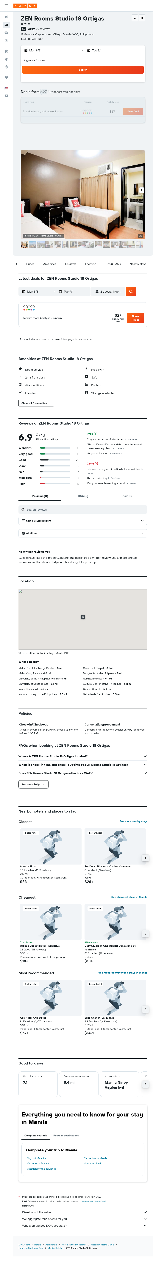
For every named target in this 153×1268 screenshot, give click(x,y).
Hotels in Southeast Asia (30, 1248)
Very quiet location (104, 453)
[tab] (39, 496)
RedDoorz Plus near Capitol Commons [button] (108, 866)
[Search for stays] (6, 25)
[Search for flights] (6, 17)
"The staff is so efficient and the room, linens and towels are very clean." (114, 446)
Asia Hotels (51, 1244)
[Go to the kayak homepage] (25, 6)
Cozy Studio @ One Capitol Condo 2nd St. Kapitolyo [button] (110, 947)
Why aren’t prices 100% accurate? (44, 1225)
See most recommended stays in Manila (122, 972)
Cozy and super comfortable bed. (112, 439)
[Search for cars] (6, 33)
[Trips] (6, 77)
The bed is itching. (103, 478)
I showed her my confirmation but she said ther (115, 470)
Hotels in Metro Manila (102, 1244)
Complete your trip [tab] (35, 1135)
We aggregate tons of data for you (44, 1219)
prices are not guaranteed (93, 1201)
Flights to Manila (36, 1158)
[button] (6, 6)
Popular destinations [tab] (66, 1135)
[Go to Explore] (6, 59)
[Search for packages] (6, 40)
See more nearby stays (133, 821)
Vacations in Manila (38, 1163)
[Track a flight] (6, 67)
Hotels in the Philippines (74, 1244)
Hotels (37, 1244)
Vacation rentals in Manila (41, 1168)
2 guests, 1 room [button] (34, 60)
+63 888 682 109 (32, 39)
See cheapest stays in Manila (129, 897)
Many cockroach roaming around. (111, 483)
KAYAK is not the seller (36, 1212)
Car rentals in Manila (95, 1158)
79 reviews (43, 29)
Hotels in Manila (93, 1163)
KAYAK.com (24, 1244)
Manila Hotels (55, 1248)
